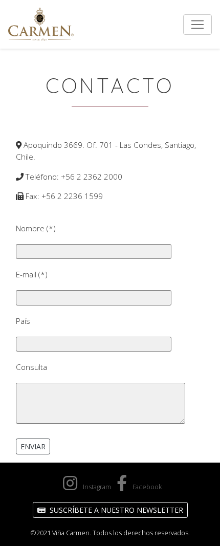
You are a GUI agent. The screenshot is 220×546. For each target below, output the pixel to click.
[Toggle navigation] (197, 24)
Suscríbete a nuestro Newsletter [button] (115, 510)
